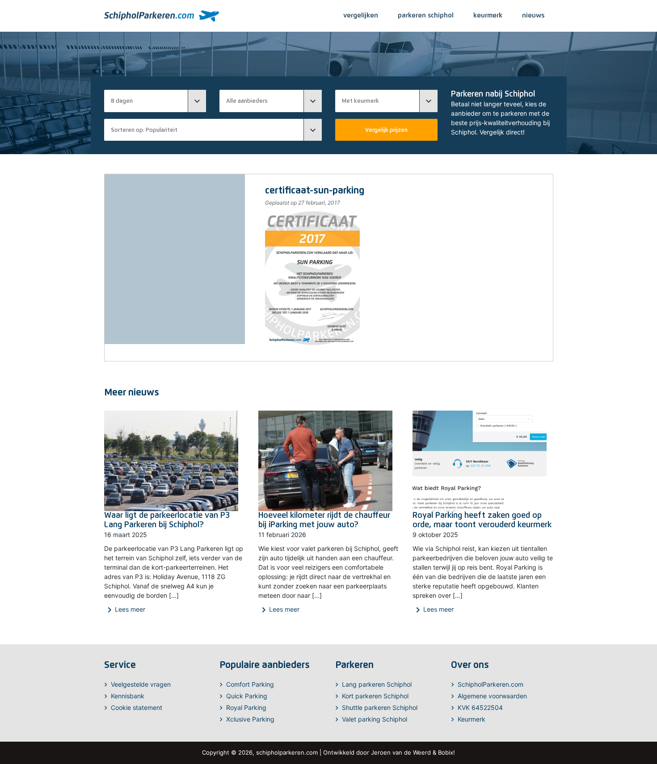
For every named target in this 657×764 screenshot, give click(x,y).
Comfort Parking (250, 684)
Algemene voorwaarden (492, 696)
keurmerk (487, 15)
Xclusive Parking (250, 719)
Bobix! (446, 752)
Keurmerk (471, 719)
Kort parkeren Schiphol (375, 696)
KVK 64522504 (480, 707)
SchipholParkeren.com (490, 684)
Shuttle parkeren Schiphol (379, 707)
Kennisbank (127, 696)
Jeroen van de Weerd (401, 752)
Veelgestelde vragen (141, 684)
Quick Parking (246, 696)
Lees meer (124, 609)
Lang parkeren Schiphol (377, 684)
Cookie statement (136, 707)
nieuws (533, 15)
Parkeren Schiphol (426, 15)
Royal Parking (246, 707)
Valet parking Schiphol (374, 719)
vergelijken (360, 15)
